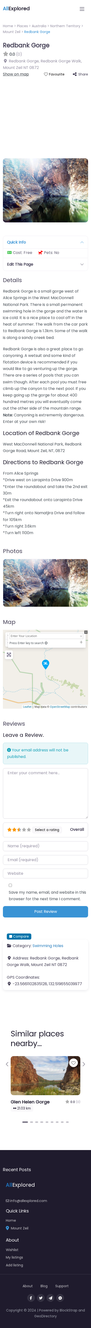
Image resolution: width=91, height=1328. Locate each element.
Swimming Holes (48, 946)
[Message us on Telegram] (50, 1298)
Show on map (16, 74)
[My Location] (46, 643)
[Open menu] (82, 9)
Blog (44, 1286)
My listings (14, 1257)
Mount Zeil (11, 31)
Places (22, 26)
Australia (39, 26)
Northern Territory (65, 26)
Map (9, 622)
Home (8, 26)
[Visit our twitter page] (41, 1298)
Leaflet (27, 706)
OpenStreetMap (60, 706)
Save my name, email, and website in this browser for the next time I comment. (47, 896)
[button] (7, 1064)
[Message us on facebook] (60, 1298)
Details (12, 280)
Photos (12, 551)
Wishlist (12, 1249)
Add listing (14, 1265)
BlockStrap (69, 1310)
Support (62, 1286)
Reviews (14, 724)
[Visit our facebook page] (31, 1298)
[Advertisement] (45, 115)
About (28, 1286)
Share (83, 74)
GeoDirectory (45, 1316)
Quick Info (16, 242)
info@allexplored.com (28, 1200)
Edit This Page (20, 264)
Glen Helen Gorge (30, 1102)
